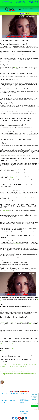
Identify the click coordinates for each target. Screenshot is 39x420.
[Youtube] (23, 14)
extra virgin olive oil (16, 243)
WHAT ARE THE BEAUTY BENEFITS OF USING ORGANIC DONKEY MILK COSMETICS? (15, 371)
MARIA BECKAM (8, 380)
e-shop (30, 323)
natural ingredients (14, 253)
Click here (2, 343)
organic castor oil (3, 246)
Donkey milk (10, 107)
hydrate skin (26, 197)
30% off (5, 335)
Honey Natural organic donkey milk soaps (15, 322)
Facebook (16, 345)
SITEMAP (11, 396)
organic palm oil (25, 244)
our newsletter (11, 343)
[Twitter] (21, 14)
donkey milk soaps (11, 177)
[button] (10, 14)
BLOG (11, 398)
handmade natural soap (16, 188)
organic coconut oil (8, 244)
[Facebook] (13, 418)
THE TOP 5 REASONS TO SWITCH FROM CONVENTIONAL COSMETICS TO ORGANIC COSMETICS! (18, 364)
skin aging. (30, 107)
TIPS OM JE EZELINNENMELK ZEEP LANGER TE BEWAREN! (10, 368)
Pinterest (2, 350)
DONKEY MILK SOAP (3, 396)
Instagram (4, 352)
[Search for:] (19, 386)
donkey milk (11, 46)
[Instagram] (22, 14)
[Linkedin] (24, 14)
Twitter (13, 348)
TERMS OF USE (12, 400)
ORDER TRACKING (3, 400)
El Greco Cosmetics (5, 210)
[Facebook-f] (20, 14)
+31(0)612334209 (22, 402)
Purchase (18, 319)
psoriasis (9, 194)
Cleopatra (9, 48)
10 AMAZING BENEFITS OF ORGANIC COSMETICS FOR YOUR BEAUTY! (13, 366)
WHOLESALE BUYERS (4, 398)
